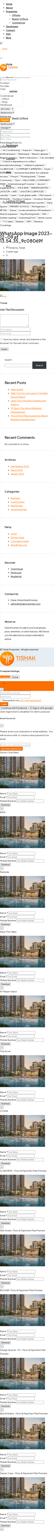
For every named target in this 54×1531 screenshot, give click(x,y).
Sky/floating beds (29, 213)
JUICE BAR (23, 187)
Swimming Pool (27, 217)
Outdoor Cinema (22, 198)
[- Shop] (11, 101)
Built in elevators (28, 157)
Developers (12, 26)
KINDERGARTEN (39, 187)
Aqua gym (39, 150)
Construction (18, 501)
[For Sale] (5, 86)
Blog (8, 37)
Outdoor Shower (43, 198)
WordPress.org (19, 544)
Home (9, 4)
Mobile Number (8, 800)
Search (5, 120)
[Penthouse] (11, 104)
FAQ (8, 34)
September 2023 (20, 466)
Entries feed (17, 537)
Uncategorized (19, 509)
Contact (10, 30)
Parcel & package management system (23, 202)
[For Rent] (5, 83)
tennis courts (45, 217)
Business (15, 498)
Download (5, 805)
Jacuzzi (41, 183)
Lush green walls (27, 195)
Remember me (11, 700)
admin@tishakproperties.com (25, 603)
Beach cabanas (40, 153)
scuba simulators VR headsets (35, 210)
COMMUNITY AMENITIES (29, 168)
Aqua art (27, 150)
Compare (5, 677)
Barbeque (24, 153)
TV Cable (8, 221)
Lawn (13, 195)
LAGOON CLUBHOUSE (32, 191)
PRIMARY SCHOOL (19, 206)
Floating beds (28, 176)
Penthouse (16, 572)
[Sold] (5, 89)
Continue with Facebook (14, 707)
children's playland (34, 165)
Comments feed (20, 541)
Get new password (11, 748)
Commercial (18, 22)
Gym (17, 180)
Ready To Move (20, 19)
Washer (20, 221)
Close (15, 677)
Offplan (16, 15)
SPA (44, 213)
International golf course (21, 183)
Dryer (47, 168)
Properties (11, 11)
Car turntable (47, 157)
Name (4, 793)
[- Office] (11, 98)
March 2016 (17, 470)
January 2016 (17, 473)
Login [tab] (9, 683)
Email (3, 797)
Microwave (45, 195)
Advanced (5, 116)
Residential (16, 576)
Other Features (8, 146)
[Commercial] (11, 95)
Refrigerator (38, 206)
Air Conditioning (11, 150)
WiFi (29, 221)
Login (4, 704)
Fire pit (14, 176)
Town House (17, 568)
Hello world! (17, 389)
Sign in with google (42, 707)
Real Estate (17, 505)
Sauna (13, 210)
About (9, 7)
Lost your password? (30, 700)
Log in (14, 533)
